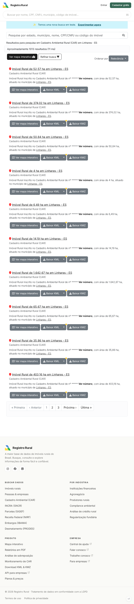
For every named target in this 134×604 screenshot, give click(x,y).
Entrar (104, 5)
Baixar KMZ (79, 89)
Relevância (117, 58)
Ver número (85, 78)
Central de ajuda (79, 544)
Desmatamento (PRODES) (19, 528)
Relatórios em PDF (15, 549)
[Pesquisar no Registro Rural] (123, 35)
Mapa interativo (14, 544)
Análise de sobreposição (19, 555)
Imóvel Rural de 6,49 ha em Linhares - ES (39, 204)
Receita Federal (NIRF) (18, 517)
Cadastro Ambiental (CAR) (20, 499)
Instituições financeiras (83, 488)
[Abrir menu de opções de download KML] (63, 90)
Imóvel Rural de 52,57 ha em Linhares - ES (40, 69)
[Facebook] (15, 469)
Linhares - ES (43, 82)
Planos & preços (14, 578)
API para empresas (16, 572)
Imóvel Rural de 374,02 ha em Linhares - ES (41, 103)
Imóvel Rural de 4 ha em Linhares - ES (37, 171)
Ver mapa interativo (26, 89)
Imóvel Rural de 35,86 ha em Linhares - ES (40, 340)
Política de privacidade (36, 598)
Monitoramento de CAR (18, 561)
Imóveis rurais (13, 488)
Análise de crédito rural (83, 511)
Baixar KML (52, 89)
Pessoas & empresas (16, 494)
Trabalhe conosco (80, 555)
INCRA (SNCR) (13, 505)
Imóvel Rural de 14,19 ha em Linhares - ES (39, 238)
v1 (129, 598)
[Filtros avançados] (127, 15)
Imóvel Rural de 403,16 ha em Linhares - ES (40, 374)
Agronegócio (77, 494)
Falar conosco (78, 549)
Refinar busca (48, 56)
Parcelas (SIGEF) (14, 511)
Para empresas (78, 561)
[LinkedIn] (22, 469)
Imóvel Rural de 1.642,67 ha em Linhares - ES (42, 272)
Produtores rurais (79, 499)
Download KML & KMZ (18, 567)
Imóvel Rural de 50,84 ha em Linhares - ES (40, 137)
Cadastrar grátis (120, 5)
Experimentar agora (89, 24)
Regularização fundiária (83, 517)
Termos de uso (13, 598)
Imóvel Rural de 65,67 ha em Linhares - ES (40, 306)
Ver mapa (20, 56)
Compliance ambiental (82, 505)
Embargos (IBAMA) (16, 522)
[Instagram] (7, 469)
